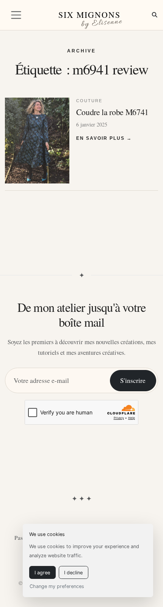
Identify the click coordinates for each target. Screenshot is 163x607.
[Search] (154, 15)
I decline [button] (73, 572)
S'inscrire (133, 380)
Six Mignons (89, 14)
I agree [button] (42, 572)
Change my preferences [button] (57, 586)
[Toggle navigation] (16, 15)
